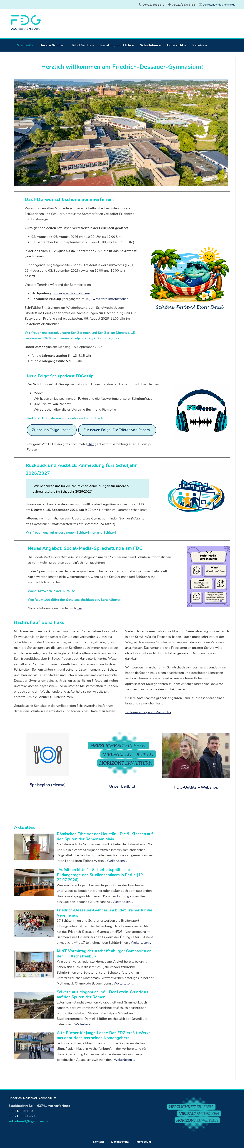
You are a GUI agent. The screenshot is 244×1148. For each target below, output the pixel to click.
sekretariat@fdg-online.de (219, 5)
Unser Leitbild (122, 786)
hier (127, 518)
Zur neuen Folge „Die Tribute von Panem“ (117, 429)
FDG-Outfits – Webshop (196, 787)
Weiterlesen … (117, 861)
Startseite (25, 45)
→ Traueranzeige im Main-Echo (148, 712)
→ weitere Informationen (71, 293)
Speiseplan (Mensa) (48, 785)
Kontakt (98, 1142)
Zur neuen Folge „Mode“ (52, 429)
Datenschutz (120, 1142)
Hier (91, 444)
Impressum (143, 1142)
